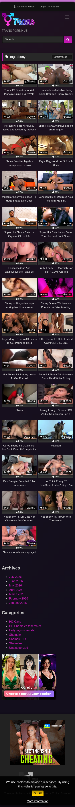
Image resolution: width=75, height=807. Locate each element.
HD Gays (15, 621)
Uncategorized (18, 647)
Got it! (37, 793)
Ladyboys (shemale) (22, 630)
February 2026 (18, 598)
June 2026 (16, 581)
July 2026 (15, 576)
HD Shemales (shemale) (25, 626)
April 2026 (15, 589)
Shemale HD (17, 639)
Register (55, 6)
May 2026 (15, 585)
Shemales (15, 643)
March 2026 (16, 594)
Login (43, 6)
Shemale (15, 634)
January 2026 (18, 602)
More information (37, 801)
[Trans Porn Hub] (31, 20)
